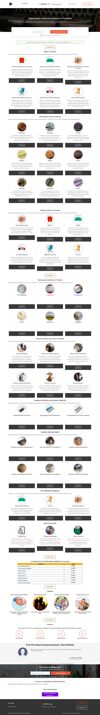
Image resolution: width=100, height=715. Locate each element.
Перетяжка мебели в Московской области (50, 663)
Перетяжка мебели (35, 663)
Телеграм (71, 42)
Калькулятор (74, 4)
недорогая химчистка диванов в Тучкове (19, 540)
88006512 (44, 4)
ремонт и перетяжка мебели (72, 21)
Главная (28, 663)
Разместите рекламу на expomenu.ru (50, 694)
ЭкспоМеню (11, 703)
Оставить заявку (87, 4)
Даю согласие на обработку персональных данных (51, 35)
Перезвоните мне (57, 4)
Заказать (22, 80)
